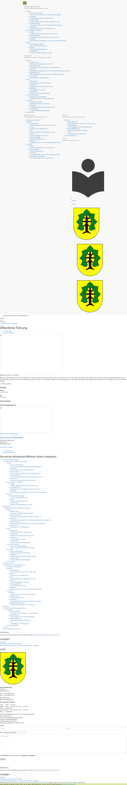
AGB (13, 782)
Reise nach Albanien (9, 333)
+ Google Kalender (5, 323)
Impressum (26, 782)
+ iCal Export (13, 323)
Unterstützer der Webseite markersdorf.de (47, 635)
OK (62, 784)
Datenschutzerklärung (15, 755)
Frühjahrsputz (7, 331)
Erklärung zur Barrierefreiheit (65, 782)
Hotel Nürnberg (18, 644)
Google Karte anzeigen (6, 447)
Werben (83, 782)
